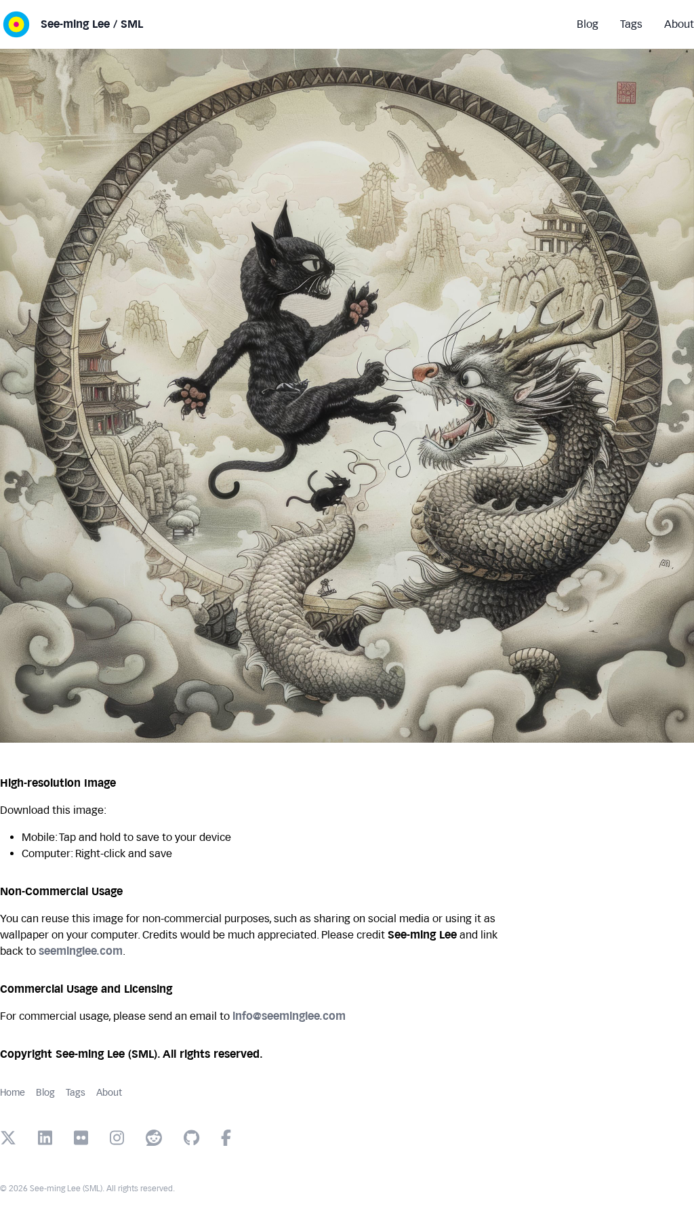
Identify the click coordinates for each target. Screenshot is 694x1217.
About (109, 1092)
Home (12, 1092)
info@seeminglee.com (289, 1016)
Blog (45, 1092)
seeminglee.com (81, 951)
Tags (75, 1092)
